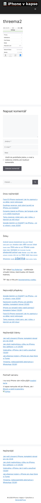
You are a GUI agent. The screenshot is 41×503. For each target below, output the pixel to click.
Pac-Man (28, 250)
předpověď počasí (10, 252)
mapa (4, 250)
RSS (32, 252)
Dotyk (10, 244)
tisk (20, 255)
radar (19, 252)
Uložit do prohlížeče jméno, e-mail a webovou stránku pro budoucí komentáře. (19, 159)
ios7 (22, 247)
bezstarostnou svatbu (27, 280)
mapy (8, 250)
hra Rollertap (17, 270)
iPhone (26, 247)
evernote (29, 244)
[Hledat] (35, 182)
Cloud (31, 242)
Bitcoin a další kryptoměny (13, 389)
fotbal (35, 244)
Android (5, 242)
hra (12, 247)
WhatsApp (6, 259)
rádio (35, 252)
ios (19, 247)
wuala (12, 259)
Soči (17, 255)
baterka (11, 242)
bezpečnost (18, 242)
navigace (14, 250)
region (28, 252)
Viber (23, 255)
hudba (16, 247)
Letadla (32, 247)
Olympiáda (23, 250)
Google (5, 247)
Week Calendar (34, 255)
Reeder (24, 252)
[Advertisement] (20, 80)
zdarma (20, 258)
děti (24, 244)
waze (27, 255)
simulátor (10, 255)
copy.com (6, 244)
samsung (5, 255)
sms (14, 255)
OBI (19, 250)
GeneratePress (20, 500)
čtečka (35, 259)
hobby (8, 247)
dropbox (16, 244)
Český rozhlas (29, 259)
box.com (25, 242)
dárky (21, 244)
